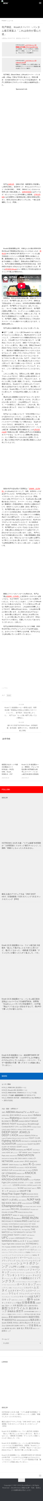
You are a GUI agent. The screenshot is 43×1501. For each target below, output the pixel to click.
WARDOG (7, 1241)
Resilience (17, 1218)
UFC (5, 1237)
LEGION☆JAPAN (26, 1185)
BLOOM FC (6, 1121)
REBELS (7, 1218)
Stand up (18, 1226)
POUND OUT (34, 1209)
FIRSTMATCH (25, 1141)
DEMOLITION (30, 1135)
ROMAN (17, 1221)
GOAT (19, 1147)
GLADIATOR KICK (22, 1144)
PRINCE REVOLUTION (25, 1212)
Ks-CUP (31, 1180)
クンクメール (36, 1258)
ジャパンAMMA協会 (32, 1267)
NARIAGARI (25, 1197)
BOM (15, 1120)
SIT (30, 1224)
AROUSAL (25, 1115)
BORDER (21, 1121)
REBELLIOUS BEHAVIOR (27, 1215)
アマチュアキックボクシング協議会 (19, 1252)
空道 (31, 1325)
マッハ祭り (8, 1288)
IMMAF (25, 1152)
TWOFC (17, 1235)
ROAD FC (10, 1221)
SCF (38, 1221)
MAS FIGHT (28, 1188)
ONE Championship (21, 1204)
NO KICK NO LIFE (12, 1203)
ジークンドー (15, 1272)
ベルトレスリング (11, 1284)
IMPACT (30, 1152)
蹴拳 (18, 1328)
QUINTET (7, 1215)
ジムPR (12, 1266)
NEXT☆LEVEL (10, 1199)
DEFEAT (21, 1135)
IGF (20, 1152)
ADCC (37, 1112)
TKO (11, 1232)
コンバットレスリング (31, 1260)
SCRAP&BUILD (14, 1224)
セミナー (29, 1275)
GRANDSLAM (21, 1150)
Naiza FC (18, 1197)
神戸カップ (24, 1326)
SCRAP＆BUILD (23, 1224)
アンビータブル (16, 1255)
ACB (28, 1112)
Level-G (34, 1185)
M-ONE (21, 1188)
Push (4, 21)
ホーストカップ (26, 1284)
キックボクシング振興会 (29, 1255)
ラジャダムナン (6, 1296)
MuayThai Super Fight (14, 1193)
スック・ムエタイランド (27, 1272)
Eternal (14, 1138)
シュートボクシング (20, 1264)
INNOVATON (5, 1158)
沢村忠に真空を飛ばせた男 (23, 1323)
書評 (35, 1314)
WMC (13, 1244)
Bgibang (7, 1118)
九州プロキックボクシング (18, 1300)
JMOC (25, 1164)
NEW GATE (34, 1197)
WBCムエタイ (19, 1241)
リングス (14, 1297)
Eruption (9, 1138)
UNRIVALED (20, 1238)
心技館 (29, 1305)
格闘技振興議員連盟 (22, 1320)
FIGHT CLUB (34, 1138)
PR (15, 1212)
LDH (8, 1183)
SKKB (33, 1224)
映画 (31, 1314)
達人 (22, 1328)
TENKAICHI (12, 1229)
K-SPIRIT (37, 1165)
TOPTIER (28, 1232)
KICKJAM (15, 1170)
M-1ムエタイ (13, 1188)
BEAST (30, 1115)
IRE (16, 1158)
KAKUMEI (5, 1167)
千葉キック (8, 1305)
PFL (18, 1209)
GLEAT (30, 1144)
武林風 (9, 1323)
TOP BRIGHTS (19, 1232)
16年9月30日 (26, 192)
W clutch (30, 1241)
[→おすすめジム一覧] (30, 45)
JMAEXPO (33, 1161)
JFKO (26, 1161)
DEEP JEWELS (20, 1132)
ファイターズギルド (21, 1281)
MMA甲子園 (25, 1191)
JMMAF (5, 1165)
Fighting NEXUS (11, 1140)
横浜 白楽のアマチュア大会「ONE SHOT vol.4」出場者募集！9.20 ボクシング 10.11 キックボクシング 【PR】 (21, 896)
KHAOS (12, 1167)
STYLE (4, 1229)
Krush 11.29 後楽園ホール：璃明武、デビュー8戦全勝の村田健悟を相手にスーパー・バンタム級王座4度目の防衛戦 (30, 769)
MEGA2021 (12, 1191)
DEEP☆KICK (10, 1135)
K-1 (31, 1164)
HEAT (29, 1149)
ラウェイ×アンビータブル (29, 1294)
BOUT (28, 1121)
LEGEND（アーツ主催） (26, 1183)
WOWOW (18, 1244)
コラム (18, 1261)
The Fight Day (26, 1229)
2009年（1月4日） (13, 596)
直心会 (36, 1323)
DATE (24, 1129)
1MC (3, 1112)
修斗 (30, 1299)
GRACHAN (8, 1149)
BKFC (21, 1118)
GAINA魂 (34, 1141)
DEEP (6, 1132)
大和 (14, 1305)
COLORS (26, 1126)
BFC (3, 1118)
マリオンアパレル (18, 1288)
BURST (11, 1127)
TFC (19, 1229)
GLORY (36, 1144)
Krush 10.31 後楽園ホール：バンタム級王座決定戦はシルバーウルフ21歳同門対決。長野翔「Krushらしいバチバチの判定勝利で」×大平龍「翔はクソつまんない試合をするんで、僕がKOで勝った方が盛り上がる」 (21, 1004)
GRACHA (25, 1147)
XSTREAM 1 (32, 1243)
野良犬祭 (29, 1328)
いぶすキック (34, 1247)
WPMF (23, 1244)
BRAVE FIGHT (9, 1124)
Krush (9, 695)
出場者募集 (28, 1302)
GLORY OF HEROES (9, 1147)
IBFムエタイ (14, 1152)
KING (20, 1170)
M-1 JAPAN (5, 1188)
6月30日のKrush (11, 269)
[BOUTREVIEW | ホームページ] (5, 2)
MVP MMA (12, 1197)
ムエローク (31, 1290)
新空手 (19, 1311)
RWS (25, 1221)
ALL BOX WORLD (13, 1115)
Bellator (37, 1115)
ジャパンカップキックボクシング (15, 1270)
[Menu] (40, 3)
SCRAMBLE (5, 1224)
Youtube (7, 1247)
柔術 (10, 1317)
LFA (39, 1185)
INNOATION (13, 1155)
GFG (39, 1141)
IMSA (7, 1156)
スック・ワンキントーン (21, 1274)
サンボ (13, 1264)
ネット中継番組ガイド (25, 1278)
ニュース (10, 21)
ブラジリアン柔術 (32, 1281)
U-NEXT (23, 1235)
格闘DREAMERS (20, 1317)
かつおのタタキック (13, 1249)
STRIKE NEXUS (30, 1226)
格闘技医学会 (10, 1320)
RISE (26, 1218)
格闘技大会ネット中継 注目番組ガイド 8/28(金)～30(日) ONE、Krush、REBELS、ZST (10, 769)
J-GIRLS (30, 1158)
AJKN (4, 1115)
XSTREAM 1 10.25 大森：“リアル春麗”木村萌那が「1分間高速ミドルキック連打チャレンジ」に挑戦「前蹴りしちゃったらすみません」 (21, 845)
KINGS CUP (21, 1173)
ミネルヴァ (28, 1287)
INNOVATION (25, 1155)
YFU (3, 1247)
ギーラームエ (26, 1258)
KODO (12, 1176)
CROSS (13, 1129)
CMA (20, 1127)
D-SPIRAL (19, 1129)
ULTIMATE (12, 1238)
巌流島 (20, 1305)
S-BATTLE (32, 1221)
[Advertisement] (22, 14)
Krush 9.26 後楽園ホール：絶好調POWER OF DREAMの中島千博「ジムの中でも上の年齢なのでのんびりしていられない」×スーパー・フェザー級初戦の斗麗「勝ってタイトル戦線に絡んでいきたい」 (21, 1060)
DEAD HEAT (29, 1129)
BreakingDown (22, 1124)
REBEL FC (16, 1215)
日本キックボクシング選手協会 (21, 1314)
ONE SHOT (33, 1206)
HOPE (8, 1152)
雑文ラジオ (36, 1328)
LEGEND (14, 1183)
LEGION (16, 1185)
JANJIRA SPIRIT (19, 1161)
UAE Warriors (31, 1235)
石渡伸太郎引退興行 (12, 1326)
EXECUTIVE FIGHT (22, 1138)
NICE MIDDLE (23, 1200)
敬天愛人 (35, 1305)
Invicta (12, 1158)
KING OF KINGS (27, 1170)
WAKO (31, 1238)
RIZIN (34, 1218)
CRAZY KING (6, 1129)
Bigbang (14, 1117)
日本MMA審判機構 (29, 1311)
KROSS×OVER (11, 1179)
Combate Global (36, 1127)
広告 (25, 1305)
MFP (18, 1191)
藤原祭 (7, 1328)
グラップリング (8, 1261)
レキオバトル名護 (25, 1297)
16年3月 (11, 184)
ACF (32, 1112)
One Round (26, 1206)
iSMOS (24, 1158)
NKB (37, 1199)
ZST (27, 1246)
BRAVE (34, 1121)
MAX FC (34, 1188)
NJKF (31, 1199)
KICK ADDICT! (21, 1167)
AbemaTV (20, 1112)
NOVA (24, 1203)
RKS (4, 1221)
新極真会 (11, 1311)
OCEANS (29, 1203)
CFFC (17, 1127)
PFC (13, 1209)
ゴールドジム (6, 1264)
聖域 (36, 1325)
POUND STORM (8, 1212)
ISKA (20, 1158)
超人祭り (13, 1328)
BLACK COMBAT (30, 1118)
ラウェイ (13, 1293)
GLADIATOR (9, 1143)
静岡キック (6, 1331)
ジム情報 (21, 1267)
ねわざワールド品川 (26, 1250)
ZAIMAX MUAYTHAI (18, 1247)
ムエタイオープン (16, 1290)
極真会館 (34, 1320)
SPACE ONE (7, 1227)
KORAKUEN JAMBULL (23, 1177)
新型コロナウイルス (15, 1308)
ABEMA (10, 1111)
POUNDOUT (25, 1209)
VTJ (26, 1238)
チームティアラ (8, 1278)
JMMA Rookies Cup (15, 1165)
